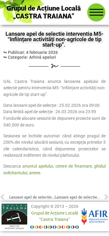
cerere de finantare (73, 166)
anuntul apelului (37, 166)
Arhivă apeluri (42, 57)
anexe (34, 172)
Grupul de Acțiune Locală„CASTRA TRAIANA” (44, 12)
